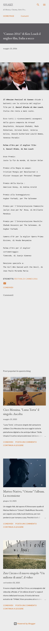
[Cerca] (38, 4)
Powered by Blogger (26, 623)
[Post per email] (4, 284)
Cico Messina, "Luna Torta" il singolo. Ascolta (21, 412)
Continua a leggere (13, 445)
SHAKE (8, 5)
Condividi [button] (8, 287)
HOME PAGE (8, 16)
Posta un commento (26, 442)
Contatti (25, 16)
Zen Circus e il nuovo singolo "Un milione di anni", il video (24, 575)
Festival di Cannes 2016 (25, 279)
